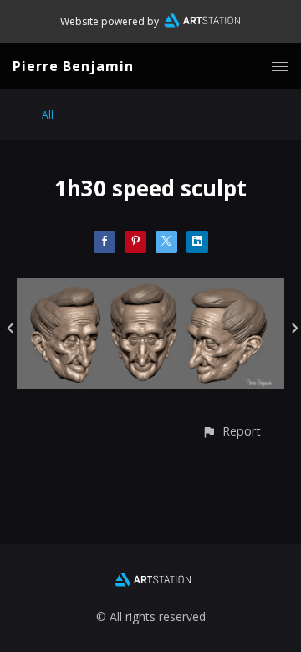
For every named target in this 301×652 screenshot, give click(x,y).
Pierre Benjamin (73, 66)
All (48, 115)
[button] (231, 431)
